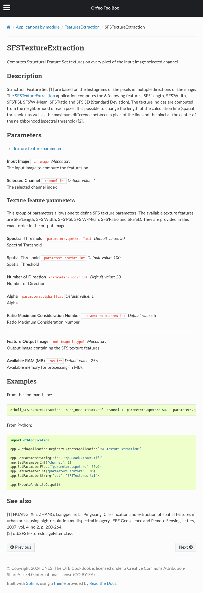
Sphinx (32, 583)
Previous (22, 547)
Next (184, 547)
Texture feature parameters (38, 149)
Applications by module (37, 27)
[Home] (9, 27)
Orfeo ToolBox (105, 8)
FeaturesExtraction (82, 27)
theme (60, 583)
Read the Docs (103, 583)
